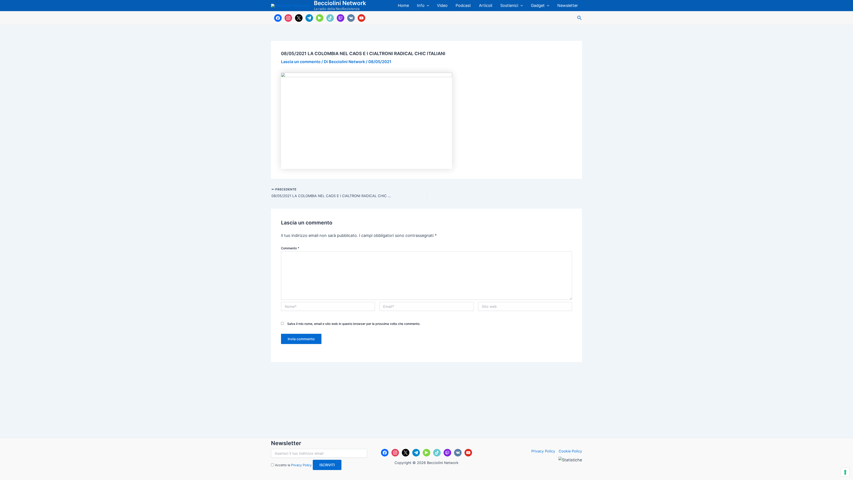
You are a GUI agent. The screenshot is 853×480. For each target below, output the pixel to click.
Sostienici (509, 5)
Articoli (485, 5)
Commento (290, 248)
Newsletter (567, 5)
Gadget (538, 5)
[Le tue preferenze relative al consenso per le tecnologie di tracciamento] (845, 472)
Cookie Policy (570, 451)
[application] (427, 5)
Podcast (463, 5)
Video (442, 5)
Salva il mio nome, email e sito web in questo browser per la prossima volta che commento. (353, 324)
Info (421, 5)
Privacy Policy (301, 465)
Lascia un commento (301, 61)
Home (403, 5)
